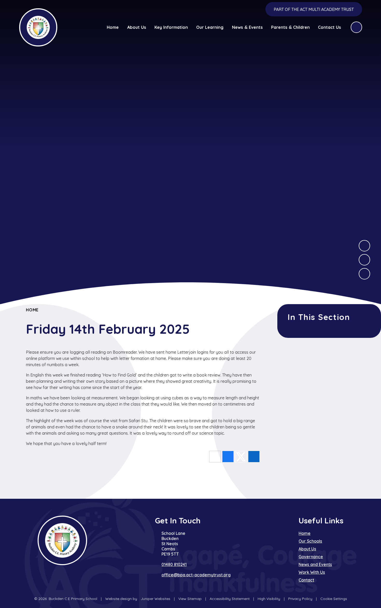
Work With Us (312, 572)
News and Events (315, 564)
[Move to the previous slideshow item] (364, 259)
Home (32, 309)
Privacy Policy (300, 598)
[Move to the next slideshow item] (364, 245)
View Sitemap (190, 598)
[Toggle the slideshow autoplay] (364, 273)
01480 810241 (174, 564)
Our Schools (310, 541)
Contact (306, 580)
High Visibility (269, 598)
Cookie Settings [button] (333, 598)
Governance (311, 556)
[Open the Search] (356, 27)
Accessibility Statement (230, 598)
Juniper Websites (155, 598)
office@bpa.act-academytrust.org (196, 574)
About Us (307, 548)
